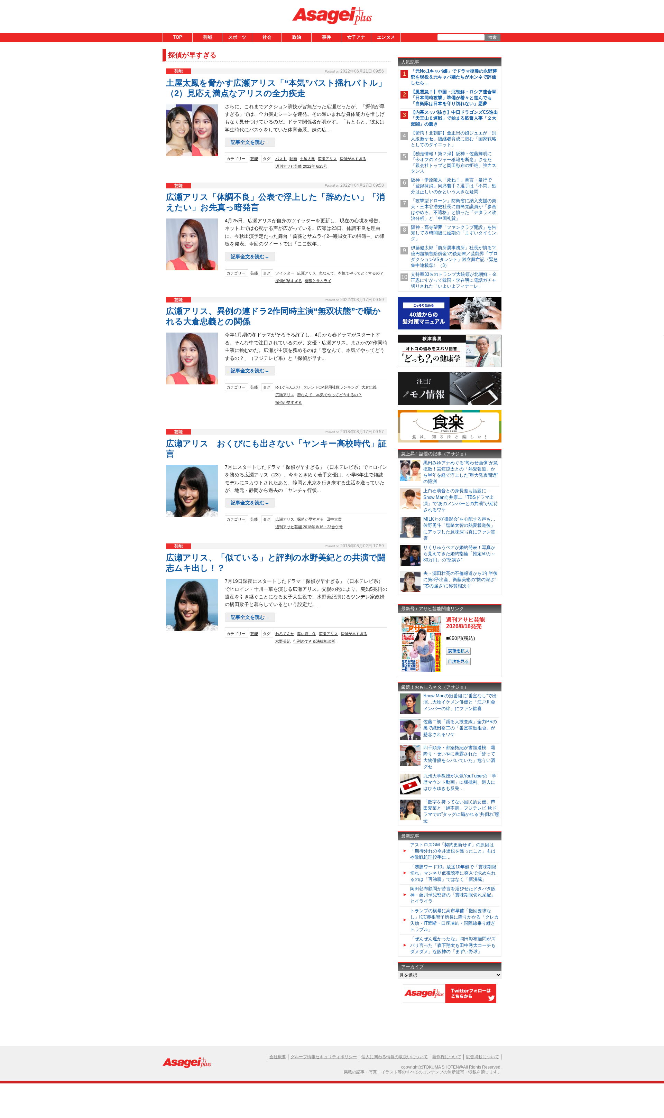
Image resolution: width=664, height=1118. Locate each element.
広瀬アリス (327, 159)
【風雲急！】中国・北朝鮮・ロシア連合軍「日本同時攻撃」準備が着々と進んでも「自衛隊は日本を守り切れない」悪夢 (453, 97)
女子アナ (356, 37)
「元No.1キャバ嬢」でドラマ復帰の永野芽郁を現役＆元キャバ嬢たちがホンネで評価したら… (454, 76)
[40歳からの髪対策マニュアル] (449, 328)
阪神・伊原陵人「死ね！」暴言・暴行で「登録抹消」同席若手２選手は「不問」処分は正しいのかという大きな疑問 (453, 185)
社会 (266, 37)
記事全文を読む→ (250, 142)
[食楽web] (449, 441)
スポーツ (237, 37)
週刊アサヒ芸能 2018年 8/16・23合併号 (309, 527)
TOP (177, 37)
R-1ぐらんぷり (288, 387)
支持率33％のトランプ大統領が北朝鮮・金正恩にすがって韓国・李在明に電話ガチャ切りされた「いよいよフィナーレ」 (454, 280)
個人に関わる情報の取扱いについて (394, 1056)
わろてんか (284, 634)
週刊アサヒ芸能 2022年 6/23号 (301, 166)
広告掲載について (482, 1056)
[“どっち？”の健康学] (449, 366)
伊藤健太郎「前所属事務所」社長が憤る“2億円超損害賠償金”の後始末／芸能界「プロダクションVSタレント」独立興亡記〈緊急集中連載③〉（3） (454, 256)
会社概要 (277, 1056)
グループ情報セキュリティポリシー (323, 1056)
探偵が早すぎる (353, 159)
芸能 (207, 37)
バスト (281, 159)
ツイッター (284, 273)
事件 (326, 37)
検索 (492, 37)
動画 (293, 159)
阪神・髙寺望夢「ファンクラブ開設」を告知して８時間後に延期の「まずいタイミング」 (453, 233)
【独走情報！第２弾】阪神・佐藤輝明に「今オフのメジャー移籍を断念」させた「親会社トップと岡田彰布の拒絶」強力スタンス (453, 162)
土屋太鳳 (307, 159)
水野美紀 (282, 641)
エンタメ (386, 37)
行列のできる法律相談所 (314, 641)
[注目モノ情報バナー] (449, 404)
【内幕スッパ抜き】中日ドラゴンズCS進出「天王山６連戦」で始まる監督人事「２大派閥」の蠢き (454, 118)
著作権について (446, 1056)
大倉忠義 (369, 387)
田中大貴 (334, 519)
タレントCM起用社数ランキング (331, 387)
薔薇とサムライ (318, 281)
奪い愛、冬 (306, 634)
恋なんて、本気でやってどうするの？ (351, 273)
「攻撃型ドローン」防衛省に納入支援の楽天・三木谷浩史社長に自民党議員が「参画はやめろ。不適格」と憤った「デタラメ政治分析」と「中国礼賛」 (453, 209)
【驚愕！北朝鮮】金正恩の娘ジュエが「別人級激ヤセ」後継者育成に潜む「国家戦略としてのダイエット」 (453, 138)
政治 (296, 37)
